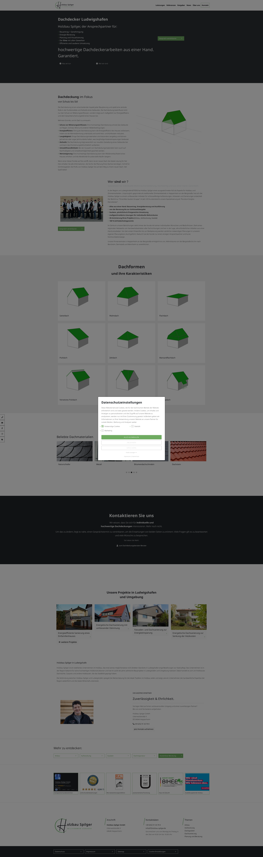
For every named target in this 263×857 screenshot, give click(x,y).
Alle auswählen (131, 437)
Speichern (131, 448)
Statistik (137, 426)
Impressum (127, 456)
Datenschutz (135, 456)
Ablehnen (131, 442)
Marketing (108, 430)
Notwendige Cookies (112, 426)
